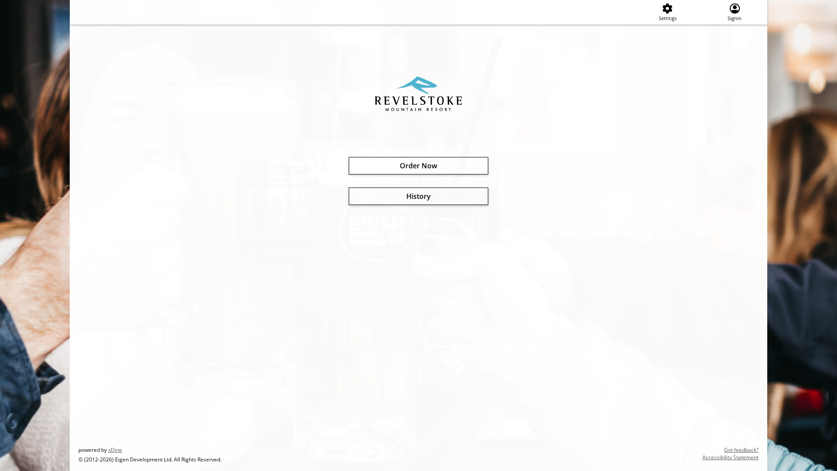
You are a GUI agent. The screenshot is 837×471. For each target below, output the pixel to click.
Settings (668, 18)
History (418, 196)
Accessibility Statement (730, 457)
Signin (735, 18)
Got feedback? (741, 450)
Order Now (418, 166)
